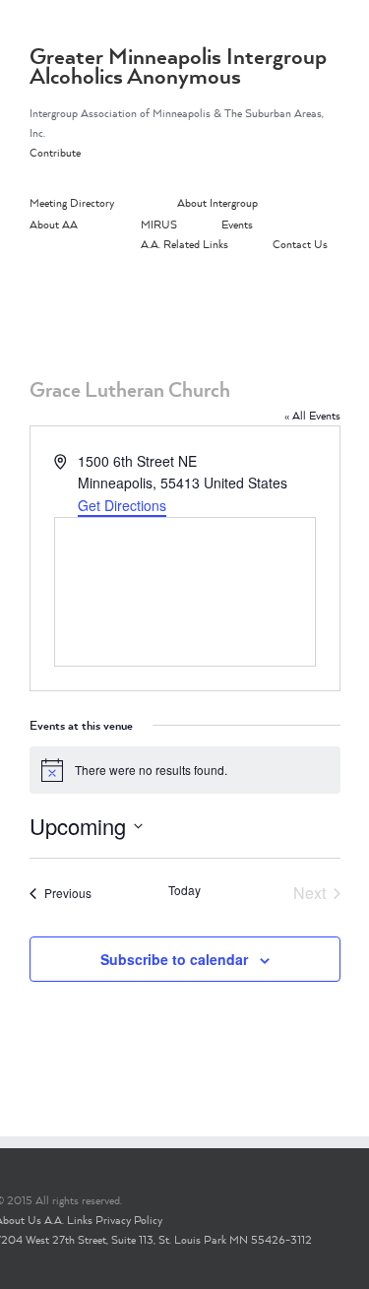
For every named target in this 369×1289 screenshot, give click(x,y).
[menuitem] (103, 204)
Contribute (55, 153)
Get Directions (122, 505)
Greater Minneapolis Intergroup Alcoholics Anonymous (178, 66)
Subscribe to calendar (174, 959)
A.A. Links (68, 1220)
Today (184, 890)
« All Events (312, 415)
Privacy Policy (128, 1220)
